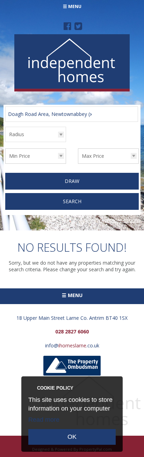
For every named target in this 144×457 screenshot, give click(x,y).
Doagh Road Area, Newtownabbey (51, 114)
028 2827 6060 (72, 331)
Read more (43, 419)
